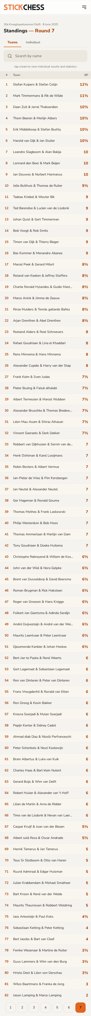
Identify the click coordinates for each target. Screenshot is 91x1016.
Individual (33, 42)
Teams (12, 42)
